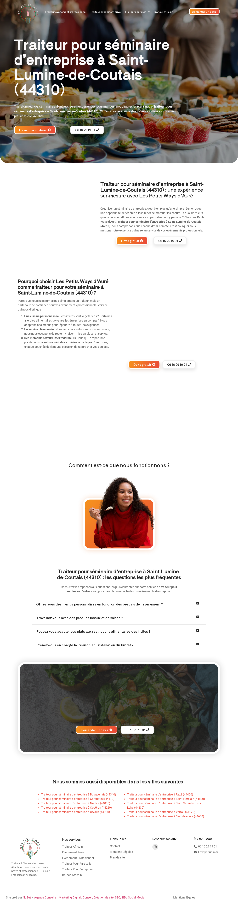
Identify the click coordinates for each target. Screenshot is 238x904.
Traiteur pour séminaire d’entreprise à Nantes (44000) (75, 803)
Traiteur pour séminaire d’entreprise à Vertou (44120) (161, 812)
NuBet (27, 897)
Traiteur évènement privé (105, 11)
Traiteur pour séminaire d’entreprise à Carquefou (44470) (77, 798)
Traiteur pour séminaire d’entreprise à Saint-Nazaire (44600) (165, 816)
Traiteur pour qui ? (135, 11)
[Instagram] (155, 847)
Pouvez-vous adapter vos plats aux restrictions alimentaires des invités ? (93, 631)
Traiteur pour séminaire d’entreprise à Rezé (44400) (160, 794)
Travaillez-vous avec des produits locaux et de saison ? (79, 617)
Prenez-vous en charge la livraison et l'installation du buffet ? (84, 645)
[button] (119, 604)
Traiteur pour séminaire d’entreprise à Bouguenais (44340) (78, 794)
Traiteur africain (163, 11)
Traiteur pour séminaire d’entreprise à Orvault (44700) (75, 812)
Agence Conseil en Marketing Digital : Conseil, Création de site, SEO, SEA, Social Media (89, 897)
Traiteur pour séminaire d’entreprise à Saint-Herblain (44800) (166, 798)
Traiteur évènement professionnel (65, 11)
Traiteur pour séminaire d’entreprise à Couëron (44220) (76, 807)
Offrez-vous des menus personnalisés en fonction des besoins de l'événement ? (99, 604)
